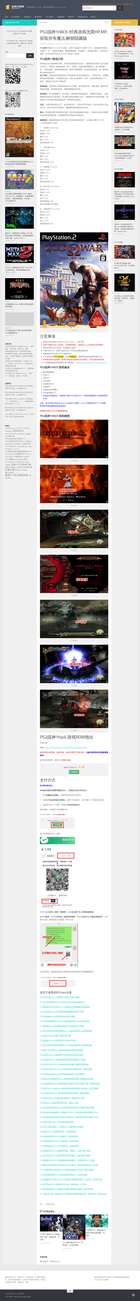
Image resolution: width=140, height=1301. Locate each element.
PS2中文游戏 (9, 454)
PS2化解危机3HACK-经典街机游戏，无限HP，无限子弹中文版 (65, 1151)
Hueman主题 (26, 1296)
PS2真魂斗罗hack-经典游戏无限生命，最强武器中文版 (62, 1098)
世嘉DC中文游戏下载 (21, 464)
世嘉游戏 (27, 17)
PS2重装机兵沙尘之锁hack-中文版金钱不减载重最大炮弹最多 (65, 1007)
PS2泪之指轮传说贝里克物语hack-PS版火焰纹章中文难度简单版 (66, 1031)
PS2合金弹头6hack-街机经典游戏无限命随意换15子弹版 (63, 1060)
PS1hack (8, 231)
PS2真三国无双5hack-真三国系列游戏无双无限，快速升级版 (64, 1093)
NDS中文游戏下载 (10, 446)
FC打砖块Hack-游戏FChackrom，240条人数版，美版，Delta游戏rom (123, 86)
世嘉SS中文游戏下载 (24, 467)
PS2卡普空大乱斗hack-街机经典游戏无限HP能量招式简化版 (64, 1064)
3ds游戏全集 (9, 428)
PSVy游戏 (9, 459)
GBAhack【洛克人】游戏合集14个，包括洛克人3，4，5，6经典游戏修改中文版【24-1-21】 (19, 401)
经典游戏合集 (83, 17)
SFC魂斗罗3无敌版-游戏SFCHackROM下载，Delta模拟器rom (124, 265)
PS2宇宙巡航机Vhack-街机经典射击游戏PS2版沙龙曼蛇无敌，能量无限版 (70, 1083)
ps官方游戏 (18, 459)
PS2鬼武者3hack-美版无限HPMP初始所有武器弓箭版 (61, 1055)
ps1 (12, 449)
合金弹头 (24, 470)
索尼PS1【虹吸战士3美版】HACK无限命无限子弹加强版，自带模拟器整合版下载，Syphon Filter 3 (19, 235)
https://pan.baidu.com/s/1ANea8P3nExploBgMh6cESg (65, 747)
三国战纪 (7, 465)
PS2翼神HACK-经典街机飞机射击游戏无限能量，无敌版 (95, 1232)
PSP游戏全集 (17, 457)
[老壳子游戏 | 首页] (14, 7)
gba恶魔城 (28, 434)
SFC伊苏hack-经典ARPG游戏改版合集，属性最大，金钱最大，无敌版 (124, 298)
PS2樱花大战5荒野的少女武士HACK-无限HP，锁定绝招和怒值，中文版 (69, 1165)
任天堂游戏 (15, 17)
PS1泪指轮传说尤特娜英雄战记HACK (18, 451)
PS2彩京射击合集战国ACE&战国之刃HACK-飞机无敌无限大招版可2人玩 (69, 1112)
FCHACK (19, 428)
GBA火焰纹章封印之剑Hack (15, 441)
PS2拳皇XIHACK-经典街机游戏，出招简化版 (58, 1131)
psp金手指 (26, 456)
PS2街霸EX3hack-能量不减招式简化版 (55, 1036)
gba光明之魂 (20, 434)
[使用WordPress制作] (11, 1296)
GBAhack (18, 431)
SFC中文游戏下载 (10, 462)
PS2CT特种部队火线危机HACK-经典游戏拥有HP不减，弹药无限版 (66, 1170)
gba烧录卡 (29, 441)
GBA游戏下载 (10, 436)
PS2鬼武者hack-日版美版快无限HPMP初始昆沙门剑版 (62, 1026)
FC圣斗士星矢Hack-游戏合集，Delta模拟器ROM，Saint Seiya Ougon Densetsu (124, 54)
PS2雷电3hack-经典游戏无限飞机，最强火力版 (59, 1103)
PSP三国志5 (8, 456)
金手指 (92, 17)
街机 (30, 475)
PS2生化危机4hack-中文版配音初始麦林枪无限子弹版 (62, 1012)
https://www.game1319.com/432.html (91, 362)
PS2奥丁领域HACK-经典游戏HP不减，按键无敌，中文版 (63, 1184)
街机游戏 (7, 478)
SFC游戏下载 (20, 462)
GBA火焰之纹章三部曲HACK (15, 439)
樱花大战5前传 (9, 472)
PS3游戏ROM (19, 454)
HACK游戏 (49, 17)
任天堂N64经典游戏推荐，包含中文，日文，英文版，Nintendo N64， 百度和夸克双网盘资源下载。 (19, 363)
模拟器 (70, 17)
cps (14, 428)
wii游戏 (26, 462)
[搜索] (119, 8)
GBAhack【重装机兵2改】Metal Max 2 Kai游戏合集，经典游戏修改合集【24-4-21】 (19, 269)
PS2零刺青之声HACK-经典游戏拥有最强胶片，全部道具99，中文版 (67, 1160)
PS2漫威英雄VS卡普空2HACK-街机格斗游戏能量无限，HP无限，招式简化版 (71, 1179)
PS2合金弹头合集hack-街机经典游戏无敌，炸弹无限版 (62, 1074)
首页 (6, 17)
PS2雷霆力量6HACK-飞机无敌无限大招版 (56, 1122)
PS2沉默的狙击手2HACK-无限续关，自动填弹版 (59, 1141)
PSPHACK (28, 454)
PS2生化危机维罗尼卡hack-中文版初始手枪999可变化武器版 (64, 1021)
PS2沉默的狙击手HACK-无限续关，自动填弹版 (59, 1136)
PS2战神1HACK (50, 1204)
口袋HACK (8, 328)
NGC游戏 (7, 449)
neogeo (30, 446)
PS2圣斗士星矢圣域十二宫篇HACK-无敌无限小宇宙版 (61, 1127)
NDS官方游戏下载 (21, 446)
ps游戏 (24, 459)
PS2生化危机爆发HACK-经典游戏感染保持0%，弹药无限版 (63, 1175)
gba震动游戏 (9, 444)
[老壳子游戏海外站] (32, 22)
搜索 (6, 52)
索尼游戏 (38, 17)
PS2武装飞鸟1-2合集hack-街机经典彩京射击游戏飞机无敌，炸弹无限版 (69, 1088)
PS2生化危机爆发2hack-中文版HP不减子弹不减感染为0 (62, 1002)
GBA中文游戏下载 (10, 434)
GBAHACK (8, 191)
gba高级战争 (17, 444)
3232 (6, 414)
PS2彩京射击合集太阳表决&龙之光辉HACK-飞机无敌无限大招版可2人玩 (69, 1117)
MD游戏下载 (26, 444)
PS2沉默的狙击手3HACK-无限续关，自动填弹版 (59, 1146)
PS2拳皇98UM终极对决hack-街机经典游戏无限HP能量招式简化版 (66, 1079)
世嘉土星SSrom (13, 469)
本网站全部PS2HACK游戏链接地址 (54, 411)
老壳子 (44, 44)
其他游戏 (60, 17)
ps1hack (16, 449)
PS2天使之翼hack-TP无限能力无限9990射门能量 (60, 997)
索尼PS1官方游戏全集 (16, 475)
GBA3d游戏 (8, 431)
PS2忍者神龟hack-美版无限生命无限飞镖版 (57, 1016)
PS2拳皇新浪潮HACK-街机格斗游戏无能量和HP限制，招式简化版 (66, 1189)
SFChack (116, 261)
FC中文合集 (26, 428)
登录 (58, 1261)
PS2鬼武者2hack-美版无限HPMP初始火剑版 (58, 1040)
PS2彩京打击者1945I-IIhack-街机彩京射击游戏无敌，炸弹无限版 (66, 1069)
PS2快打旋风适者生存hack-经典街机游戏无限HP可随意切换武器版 (67, 1107)
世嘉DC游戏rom (10, 467)
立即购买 (74, 772)
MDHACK (7, 302)
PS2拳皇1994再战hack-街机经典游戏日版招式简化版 (61, 1050)
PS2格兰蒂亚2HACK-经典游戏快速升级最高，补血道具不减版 (65, 1155)
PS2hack (43, 22)
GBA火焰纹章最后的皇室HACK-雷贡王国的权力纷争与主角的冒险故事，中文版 (124, 156)
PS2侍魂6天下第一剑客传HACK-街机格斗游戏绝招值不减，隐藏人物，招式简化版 (73, 1194)
